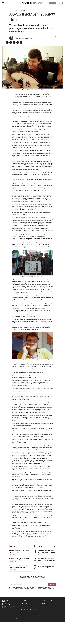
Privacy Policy (24, 614)
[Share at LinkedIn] (10, 42)
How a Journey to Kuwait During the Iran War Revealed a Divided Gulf (46, 552)
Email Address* (13, 581)
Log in (59, 3)
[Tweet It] (14, 42)
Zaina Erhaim (18, 37)
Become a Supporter (47, 606)
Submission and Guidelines (48, 600)
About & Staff (24, 600)
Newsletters (24, 606)
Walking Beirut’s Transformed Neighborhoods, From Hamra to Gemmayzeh (46, 560)
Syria (17, 10)
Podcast (44, 603)
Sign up (53, 3)
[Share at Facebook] (7, 42)
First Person (13, 10)
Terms (35, 614)
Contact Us (24, 603)
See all (30, 546)
